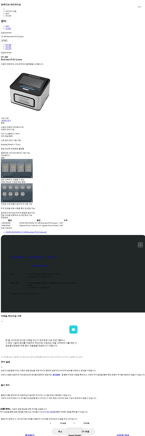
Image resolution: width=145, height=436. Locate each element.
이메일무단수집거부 (36, 257)
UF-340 (8, 45)
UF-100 (8, 47)
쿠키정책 (51, 257)
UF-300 (4, 40)
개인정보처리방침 (17, 257)
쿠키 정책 (50, 412)
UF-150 (8, 49)
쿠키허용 (86, 423)
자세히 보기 (6, 120)
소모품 (8, 29)
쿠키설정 (63, 423)
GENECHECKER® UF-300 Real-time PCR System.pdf (25, 232)
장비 (7, 26)
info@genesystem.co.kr (40, 266)
